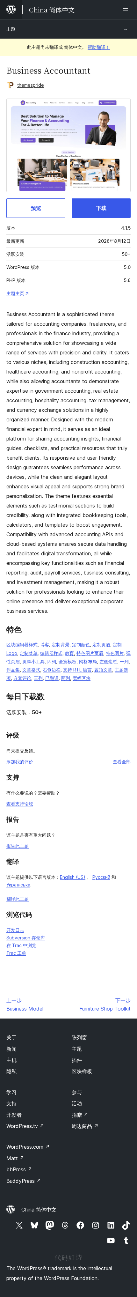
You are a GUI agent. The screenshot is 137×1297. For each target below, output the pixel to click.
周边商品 (85, 1126)
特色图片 (115, 653)
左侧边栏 (108, 661)
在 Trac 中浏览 (21, 945)
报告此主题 (17, 846)
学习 (11, 1092)
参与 (77, 1092)
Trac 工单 (16, 953)
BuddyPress (23, 1181)
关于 (11, 1037)
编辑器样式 (51, 653)
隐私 (11, 1071)
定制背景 (60, 644)
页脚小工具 (33, 661)
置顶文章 (103, 669)
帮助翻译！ (99, 47)
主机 (11, 1060)
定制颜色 (81, 644)
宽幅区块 (81, 678)
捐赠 (80, 1115)
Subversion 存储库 (25, 937)
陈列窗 (79, 1037)
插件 (77, 1060)
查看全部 (122, 761)
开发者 (14, 1115)
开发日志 (15, 930)
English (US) (72, 877)
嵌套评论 (22, 678)
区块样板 (82, 1071)
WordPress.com (28, 1147)
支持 (11, 1103)
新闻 (11, 1049)
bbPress (19, 1169)
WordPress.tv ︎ (25, 1126)
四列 (51, 661)
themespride (30, 85)
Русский (101, 877)
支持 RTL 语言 (77, 669)
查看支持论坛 (19, 803)
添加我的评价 (19, 761)
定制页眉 (101, 644)
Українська (18, 884)
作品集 (13, 669)
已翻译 (52, 678)
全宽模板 (67, 661)
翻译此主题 (17, 898)
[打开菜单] (127, 9)
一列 (124, 661)
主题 (10, 29)
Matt (15, 1158)
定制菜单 (29, 653)
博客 (44, 644)
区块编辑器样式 (22, 644)
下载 (101, 208)
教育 (69, 653)
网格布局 (88, 661)
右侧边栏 (52, 669)
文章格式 (31, 669)
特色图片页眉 (89, 653)
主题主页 (15, 293)
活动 (77, 1103)
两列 (65, 678)
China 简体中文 (38, 1209)
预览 (36, 208)
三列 (38, 678)
